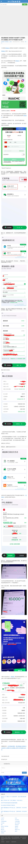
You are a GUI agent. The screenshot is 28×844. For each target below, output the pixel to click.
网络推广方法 (17, 829)
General (2, 819)
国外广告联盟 (17, 822)
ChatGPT (2, 818)
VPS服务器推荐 (3, 821)
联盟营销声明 (13, 841)
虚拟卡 (16, 831)
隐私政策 (7, 841)
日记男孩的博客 (14, 1)
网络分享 (2, 829)
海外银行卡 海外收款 (5, 41)
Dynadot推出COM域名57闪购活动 (8, 805)
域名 (2, 824)
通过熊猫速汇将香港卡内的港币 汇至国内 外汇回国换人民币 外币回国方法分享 (13, 39)
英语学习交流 (3, 831)
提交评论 (24, 772)
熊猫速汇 (7, 48)
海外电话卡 (17, 824)
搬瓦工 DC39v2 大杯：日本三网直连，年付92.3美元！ (12, 800)
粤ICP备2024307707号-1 (16, 838)
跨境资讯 (2, 832)
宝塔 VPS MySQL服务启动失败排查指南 (9, 802)
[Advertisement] (14, 21)
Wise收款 (2, 822)
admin (11, 41)
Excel (16, 818)
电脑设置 (16, 826)
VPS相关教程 (17, 821)
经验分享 (2, 827)
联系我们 (2, 841)
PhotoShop (17, 819)
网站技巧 (16, 827)
